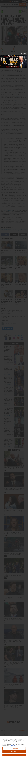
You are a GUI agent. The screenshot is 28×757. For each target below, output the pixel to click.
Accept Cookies (14, 754)
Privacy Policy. (13, 745)
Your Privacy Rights (14, 748)
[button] (14, 378)
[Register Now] (13, 60)
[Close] (25, 738)
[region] (14, 746)
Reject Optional (14, 751)
